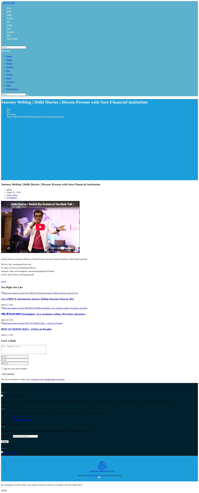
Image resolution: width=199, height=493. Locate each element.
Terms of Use (102, 468)
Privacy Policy (102, 466)
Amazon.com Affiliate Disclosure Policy (102, 471)
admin (9, 190)
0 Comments (11, 198)
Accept (3, 490)
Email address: (7, 436)
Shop (102, 469)
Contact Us (102, 465)
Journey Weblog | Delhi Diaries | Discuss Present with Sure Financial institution (35, 117)
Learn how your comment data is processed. (48, 379)
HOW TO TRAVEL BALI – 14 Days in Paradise (26, 329)
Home (102, 461)
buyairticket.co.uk (91, 475)
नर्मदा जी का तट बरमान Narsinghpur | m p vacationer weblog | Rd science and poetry (43, 314)
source (3, 281)
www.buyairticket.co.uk (22, 420)
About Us (102, 463)
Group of (101, 475)
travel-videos (11, 195)
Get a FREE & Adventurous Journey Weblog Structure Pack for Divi (37, 299)
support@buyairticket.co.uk (22, 416)
